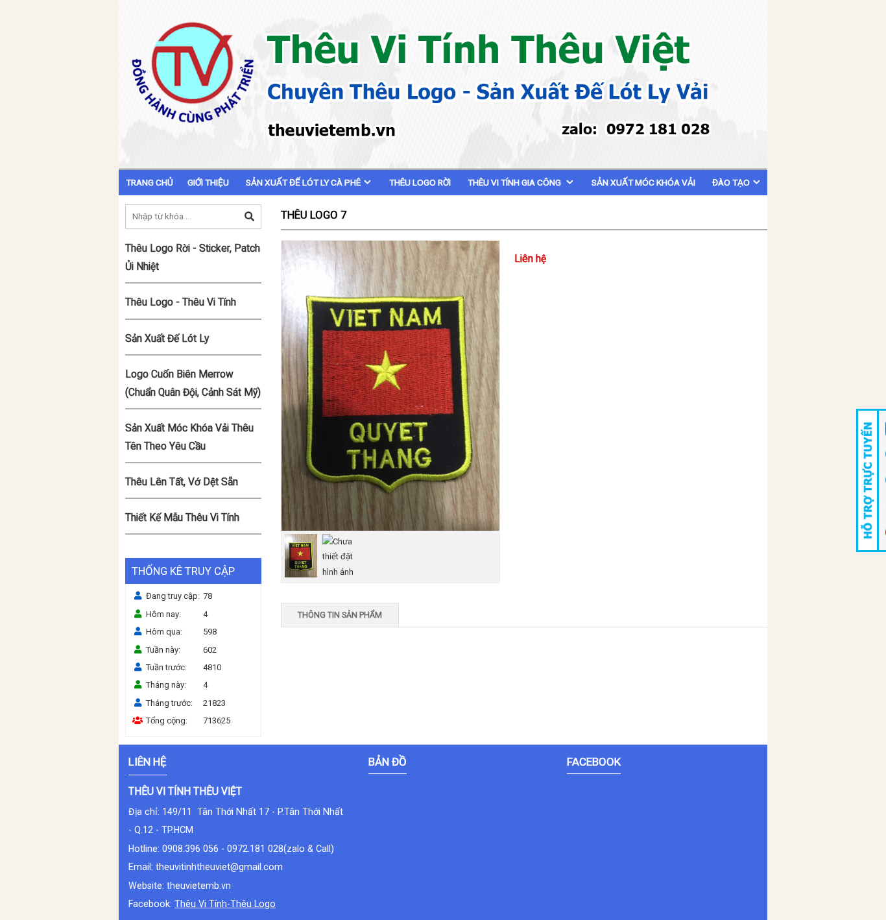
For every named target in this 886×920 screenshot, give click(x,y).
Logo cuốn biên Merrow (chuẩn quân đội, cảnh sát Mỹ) (193, 383)
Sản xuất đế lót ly (167, 339)
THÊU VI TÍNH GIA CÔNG (515, 182)
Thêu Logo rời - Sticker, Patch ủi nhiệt (192, 257)
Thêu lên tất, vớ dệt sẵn (181, 482)
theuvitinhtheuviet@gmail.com (219, 867)
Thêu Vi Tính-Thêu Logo (225, 904)
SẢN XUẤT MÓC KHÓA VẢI (643, 182)
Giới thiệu (208, 182)
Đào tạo (731, 182)
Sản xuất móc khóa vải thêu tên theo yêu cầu (189, 437)
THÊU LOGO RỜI (420, 182)
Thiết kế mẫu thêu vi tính (182, 518)
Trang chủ (149, 182)
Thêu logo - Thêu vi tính (180, 302)
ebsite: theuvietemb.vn (184, 885)
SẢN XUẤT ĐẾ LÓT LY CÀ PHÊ (303, 182)
